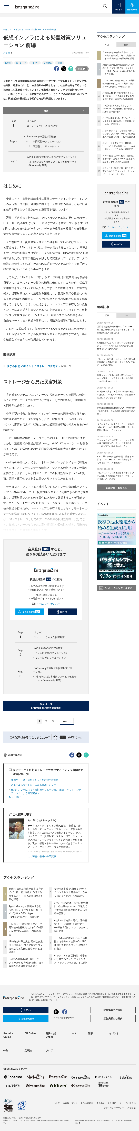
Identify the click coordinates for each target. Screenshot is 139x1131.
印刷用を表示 (15, 755)
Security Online (8, 1035)
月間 (126, 44)
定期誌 (28, 1050)
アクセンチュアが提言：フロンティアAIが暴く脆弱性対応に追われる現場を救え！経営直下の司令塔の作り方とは (115, 443)
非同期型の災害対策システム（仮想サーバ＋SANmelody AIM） (55, 678)
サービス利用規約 (127, 1102)
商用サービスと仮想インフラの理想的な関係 (34, 779)
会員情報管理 (87, 1102)
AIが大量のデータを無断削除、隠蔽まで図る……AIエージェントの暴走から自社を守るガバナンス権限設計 (115, 459)
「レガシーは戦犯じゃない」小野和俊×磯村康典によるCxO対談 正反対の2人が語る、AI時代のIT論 (27, 929)
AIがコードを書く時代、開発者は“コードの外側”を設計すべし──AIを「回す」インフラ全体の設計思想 (71, 925)
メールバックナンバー (48, 603)
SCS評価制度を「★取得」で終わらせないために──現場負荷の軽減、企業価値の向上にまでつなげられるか (116, 394)
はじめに (31, 121)
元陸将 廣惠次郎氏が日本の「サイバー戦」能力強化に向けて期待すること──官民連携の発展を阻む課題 (26, 894)
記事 (107, 315)
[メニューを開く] (7, 7)
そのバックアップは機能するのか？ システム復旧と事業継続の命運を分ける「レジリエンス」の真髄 (115, 475)
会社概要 (112, 1102)
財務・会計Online (52, 1035)
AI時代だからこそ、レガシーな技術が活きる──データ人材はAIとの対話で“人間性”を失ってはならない (115, 345)
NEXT (66, 721)
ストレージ (21, 62)
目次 (46, 110)
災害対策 (48, 62)
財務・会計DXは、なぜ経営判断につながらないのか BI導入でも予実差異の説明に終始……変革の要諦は (71, 908)
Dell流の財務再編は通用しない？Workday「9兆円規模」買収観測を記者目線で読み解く (26, 962)
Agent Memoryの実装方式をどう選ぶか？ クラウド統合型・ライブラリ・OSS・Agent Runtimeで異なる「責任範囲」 (26, 911)
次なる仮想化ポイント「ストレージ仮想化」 (34, 366)
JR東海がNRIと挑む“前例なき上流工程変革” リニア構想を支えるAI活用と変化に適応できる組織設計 (26, 947)
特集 (5, 1050)
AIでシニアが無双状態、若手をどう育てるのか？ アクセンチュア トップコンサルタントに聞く (71, 959)
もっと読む (15, 796)
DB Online (30, 1033)
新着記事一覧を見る (116, 488)
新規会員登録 (31, 611)
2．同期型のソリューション (44, 146)
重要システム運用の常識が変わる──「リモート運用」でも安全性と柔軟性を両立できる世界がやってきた (116, 378)
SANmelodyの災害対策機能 (41, 136)
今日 (107, 44)
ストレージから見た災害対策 (42, 125)
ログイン (64, 611)
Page (13, 141)
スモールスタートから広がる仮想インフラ (33, 784)
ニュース (126, 315)
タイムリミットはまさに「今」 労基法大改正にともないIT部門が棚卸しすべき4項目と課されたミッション (116, 426)
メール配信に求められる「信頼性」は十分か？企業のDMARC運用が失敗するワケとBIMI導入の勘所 (70, 943)
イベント (114, 1033)
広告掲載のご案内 (113, 1018)
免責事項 (100, 1102)
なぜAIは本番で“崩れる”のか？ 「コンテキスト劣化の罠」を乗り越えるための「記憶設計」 (70, 892)
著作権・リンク (70, 1102)
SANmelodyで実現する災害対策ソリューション (52, 156)
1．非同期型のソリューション (45, 141)
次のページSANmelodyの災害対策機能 (46, 705)
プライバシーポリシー (114, 1107)
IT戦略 (59, 62)
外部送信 (131, 1107)
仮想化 (8, 62)
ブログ (49, 1050)
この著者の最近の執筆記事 (42, 856)
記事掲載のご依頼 (113, 1010)
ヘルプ (57, 1102)
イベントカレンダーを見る (118, 588)
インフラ (35, 62)
